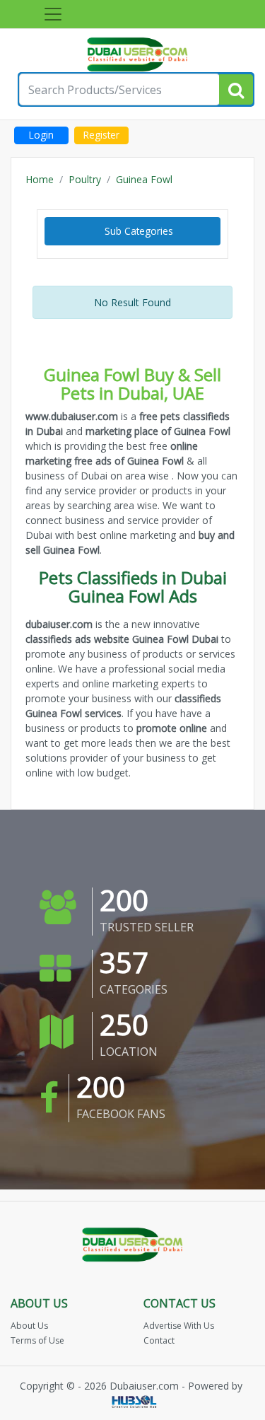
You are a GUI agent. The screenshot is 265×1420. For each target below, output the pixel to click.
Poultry (85, 179)
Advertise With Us (178, 1326)
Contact (159, 1340)
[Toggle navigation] (53, 14)
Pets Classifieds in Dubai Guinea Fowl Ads (133, 586)
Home (39, 179)
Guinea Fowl (144, 179)
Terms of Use (37, 1340)
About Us (29, 1326)
